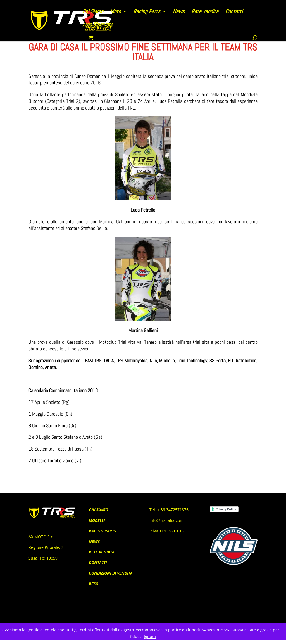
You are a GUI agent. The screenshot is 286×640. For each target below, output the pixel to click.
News (179, 12)
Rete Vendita (205, 12)
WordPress (100, 607)
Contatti (234, 12)
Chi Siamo (93, 12)
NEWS (94, 541)
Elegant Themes (59, 607)
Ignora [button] (150, 636)
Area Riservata (98, 25)
